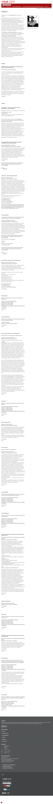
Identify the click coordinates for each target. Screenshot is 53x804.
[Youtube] (5, 792)
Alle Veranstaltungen (46, 8)
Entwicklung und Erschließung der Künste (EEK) (33, 6)
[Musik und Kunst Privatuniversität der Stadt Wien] (9, 1)
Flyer (3, 326)
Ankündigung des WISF (6, 244)
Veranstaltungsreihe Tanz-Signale (7, 243)
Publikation (4, 96)
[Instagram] (8, 792)
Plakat (3, 242)
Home (3, 6)
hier (16, 137)
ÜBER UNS (4, 726)
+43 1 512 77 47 (6, 749)
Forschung (8, 6)
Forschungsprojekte (16, 6)
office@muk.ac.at (6, 752)
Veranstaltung (4, 288)
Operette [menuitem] (46, 6)
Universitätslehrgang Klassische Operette (8, 20)
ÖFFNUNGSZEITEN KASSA (7, 766)
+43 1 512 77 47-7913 (7, 751)
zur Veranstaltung (5, 158)
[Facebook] (2, 792)
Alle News (39, 8)
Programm (3, 160)
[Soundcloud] (6, 792)
